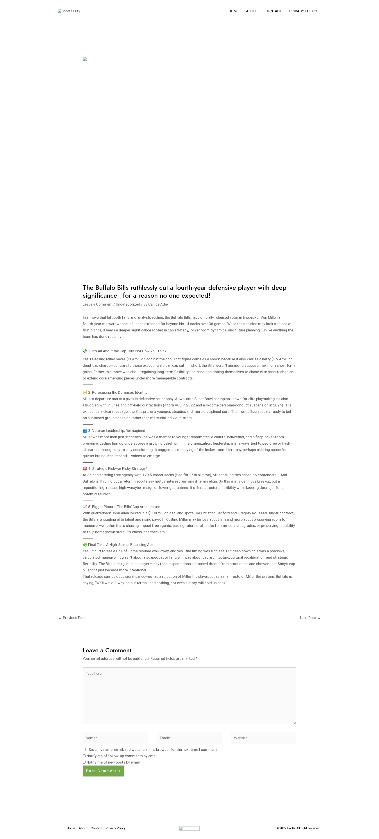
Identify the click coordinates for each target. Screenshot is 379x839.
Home (234, 11)
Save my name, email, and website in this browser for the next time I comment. (153, 749)
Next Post (310, 617)
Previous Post (72, 617)
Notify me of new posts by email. (113, 762)
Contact (273, 11)
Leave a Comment (98, 304)
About (252, 11)
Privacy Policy (303, 11)
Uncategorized (128, 304)
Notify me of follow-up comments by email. (122, 756)
